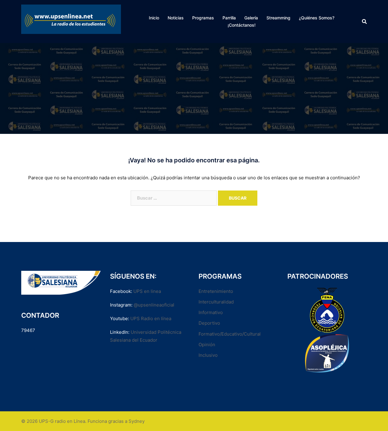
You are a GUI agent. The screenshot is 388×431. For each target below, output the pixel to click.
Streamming (278, 17)
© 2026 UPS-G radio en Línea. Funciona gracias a (75, 421)
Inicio (154, 17)
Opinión (207, 344)
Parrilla (229, 17)
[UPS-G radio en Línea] (71, 21)
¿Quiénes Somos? (316, 17)
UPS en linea (147, 291)
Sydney (137, 421)
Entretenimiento (216, 291)
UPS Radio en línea (150, 318)
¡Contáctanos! (242, 25)
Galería (251, 17)
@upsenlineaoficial (154, 305)
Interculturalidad (216, 302)
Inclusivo (208, 355)
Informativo (211, 312)
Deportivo (209, 323)
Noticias (176, 17)
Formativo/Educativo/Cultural (230, 334)
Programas (203, 17)
